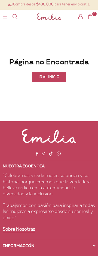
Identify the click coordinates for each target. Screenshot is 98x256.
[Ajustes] (80, 16)
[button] (90, 16)
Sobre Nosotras (19, 229)
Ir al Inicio (49, 77)
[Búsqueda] (15, 16)
